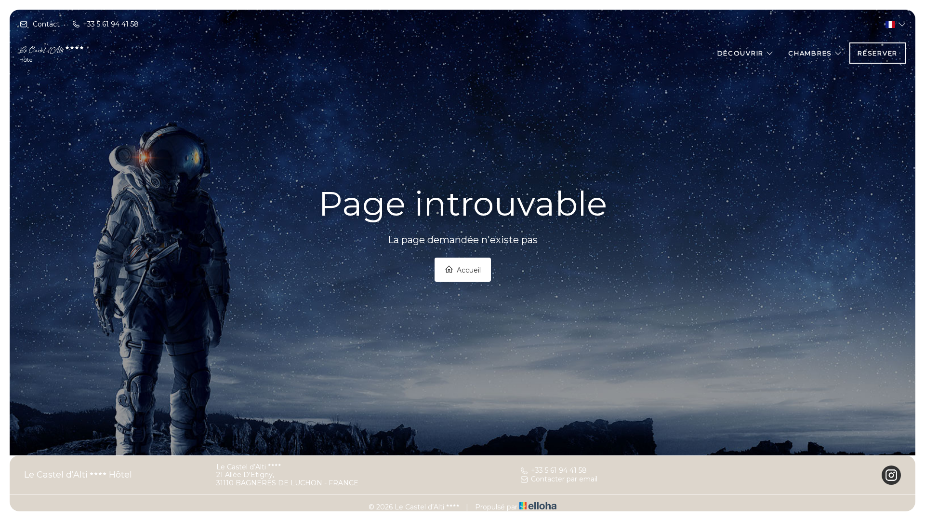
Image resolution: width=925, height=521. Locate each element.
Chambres (811, 53)
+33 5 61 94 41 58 (559, 470)
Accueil (468, 270)
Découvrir (741, 53)
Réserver (878, 53)
